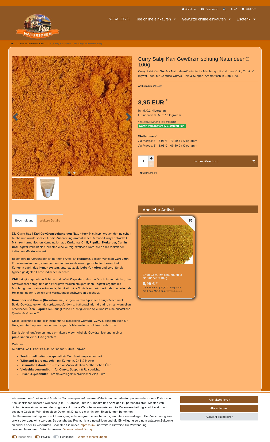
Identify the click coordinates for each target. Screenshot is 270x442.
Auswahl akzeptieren (219, 416)
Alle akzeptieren (219, 399)
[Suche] (224, 9)
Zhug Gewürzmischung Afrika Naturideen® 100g (162, 276)
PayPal (45, 436)
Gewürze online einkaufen (204, 19)
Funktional (67, 436)
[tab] (24, 220)
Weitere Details (50, 220)
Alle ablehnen (219, 408)
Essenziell (25, 436)
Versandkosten (168, 121)
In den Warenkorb (206, 161)
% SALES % (119, 19)
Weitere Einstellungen (92, 436)
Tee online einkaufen (154, 19)
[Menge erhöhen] (151, 158)
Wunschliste (149, 173)
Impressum (87, 425)
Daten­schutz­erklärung (77, 429)
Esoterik (244, 19)
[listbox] (166, 245)
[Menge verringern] (151, 164)
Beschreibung (24, 220)
